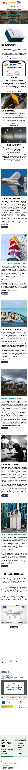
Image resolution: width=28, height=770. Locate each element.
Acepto (5, 768)
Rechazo (11, 768)
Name (3, 633)
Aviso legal (16, 763)
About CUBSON (14, 627)
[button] (15, 6)
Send (14, 668)
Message (3, 645)
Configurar (5, 765)
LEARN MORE (5, 227)
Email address (5, 639)
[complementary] (5, 3)
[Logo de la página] (14, 2)
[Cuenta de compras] (18, 6)
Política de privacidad (7, 763)
